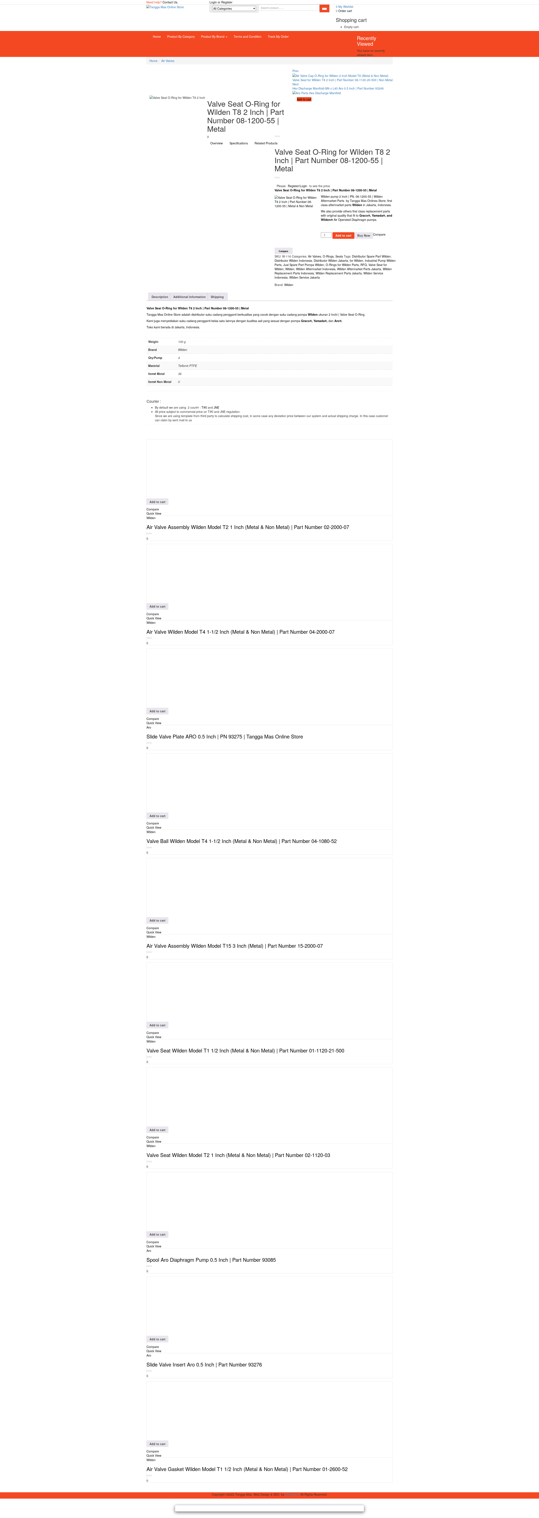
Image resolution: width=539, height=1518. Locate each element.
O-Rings (328, 256)
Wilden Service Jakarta (304, 277)
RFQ (363, 265)
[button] (344, 11)
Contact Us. (170, 2)
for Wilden (356, 260)
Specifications (238, 143)
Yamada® (320, 321)
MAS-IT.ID (292, 1494)
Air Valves (167, 61)
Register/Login (297, 186)
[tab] (160, 297)
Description (160, 297)
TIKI (204, 407)
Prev (295, 71)
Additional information (189, 297)
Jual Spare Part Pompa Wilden (303, 265)
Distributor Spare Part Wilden (371, 256)
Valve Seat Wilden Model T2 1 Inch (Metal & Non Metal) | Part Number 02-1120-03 (238, 1154)
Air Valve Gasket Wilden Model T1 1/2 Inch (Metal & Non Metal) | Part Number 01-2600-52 (247, 1468)
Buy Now (363, 235)
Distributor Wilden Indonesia (293, 260)
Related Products (266, 143)
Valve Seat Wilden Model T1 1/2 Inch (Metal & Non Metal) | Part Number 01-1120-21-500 (245, 1050)
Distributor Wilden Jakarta (331, 260)
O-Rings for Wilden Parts (342, 265)
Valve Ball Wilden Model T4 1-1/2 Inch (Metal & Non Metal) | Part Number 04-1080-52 (242, 840)
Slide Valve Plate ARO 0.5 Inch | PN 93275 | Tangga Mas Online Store (225, 736)
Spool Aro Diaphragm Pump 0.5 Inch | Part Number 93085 (211, 1259)
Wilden (311, 190)
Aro (336, 321)
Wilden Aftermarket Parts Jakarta (359, 269)
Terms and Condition (247, 36)
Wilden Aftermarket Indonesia (315, 269)
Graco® (364, 215)
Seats (339, 256)
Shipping (217, 297)
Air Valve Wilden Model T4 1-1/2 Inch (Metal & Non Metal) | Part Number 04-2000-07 (241, 631)
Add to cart (304, 99)
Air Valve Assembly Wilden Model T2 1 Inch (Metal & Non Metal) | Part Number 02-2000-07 (248, 526)
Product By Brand (213, 36)
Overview (216, 143)
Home (157, 36)
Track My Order (278, 36)
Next (295, 84)
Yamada (377, 215)
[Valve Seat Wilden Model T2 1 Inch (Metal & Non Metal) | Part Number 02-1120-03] (176, 1096)
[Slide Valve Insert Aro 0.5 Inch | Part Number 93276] (176, 1306)
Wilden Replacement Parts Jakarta (339, 273)
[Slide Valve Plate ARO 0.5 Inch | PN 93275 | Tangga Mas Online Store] (176, 678)
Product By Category (181, 36)
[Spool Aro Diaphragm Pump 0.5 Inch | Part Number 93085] (176, 1201)
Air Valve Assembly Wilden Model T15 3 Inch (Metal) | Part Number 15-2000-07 (235, 945)
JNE (216, 407)
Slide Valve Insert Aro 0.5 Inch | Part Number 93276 (204, 1364)
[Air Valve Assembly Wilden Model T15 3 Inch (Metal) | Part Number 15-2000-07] (176, 887)
